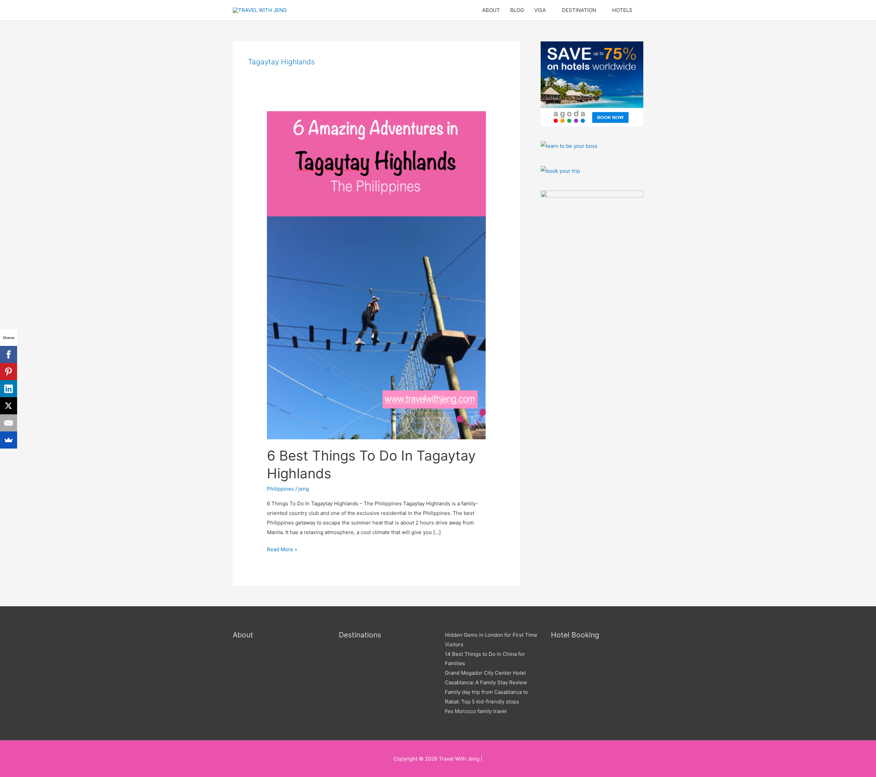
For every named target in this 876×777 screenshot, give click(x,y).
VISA (540, 10)
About (243, 635)
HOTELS (622, 10)
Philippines (280, 488)
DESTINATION (579, 10)
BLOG (517, 10)
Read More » (282, 549)
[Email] (8, 422)
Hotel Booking (575, 635)
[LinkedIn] (8, 388)
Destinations (360, 635)
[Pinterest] (8, 371)
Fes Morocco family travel (476, 711)
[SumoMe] (8, 440)
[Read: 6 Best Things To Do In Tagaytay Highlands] (376, 274)
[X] (8, 405)
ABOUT (491, 10)
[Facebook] (8, 354)
